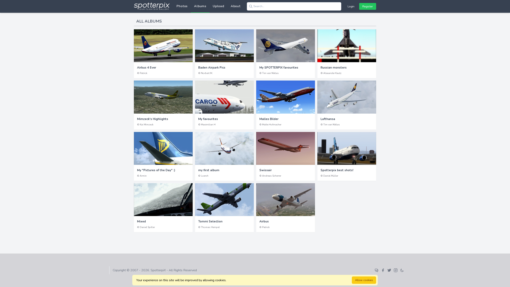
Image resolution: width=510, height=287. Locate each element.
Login (351, 6)
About (235, 6)
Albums (200, 6)
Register (367, 6)
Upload (218, 6)
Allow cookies (364, 280)
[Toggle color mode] (402, 270)
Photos (182, 6)
